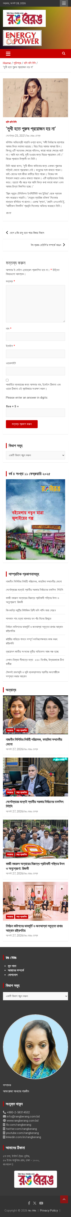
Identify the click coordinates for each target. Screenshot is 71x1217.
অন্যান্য (11, 690)
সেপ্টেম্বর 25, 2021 (16, 135)
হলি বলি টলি (11, 121)
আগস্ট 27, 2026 (14, 749)
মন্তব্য (10, 281)
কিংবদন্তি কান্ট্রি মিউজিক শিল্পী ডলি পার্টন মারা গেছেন (31, 610)
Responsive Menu (64, 3)
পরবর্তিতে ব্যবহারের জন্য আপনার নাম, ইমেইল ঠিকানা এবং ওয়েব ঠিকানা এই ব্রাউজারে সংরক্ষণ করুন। (33, 386)
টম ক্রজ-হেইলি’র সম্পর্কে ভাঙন (46, 245)
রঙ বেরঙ (32, 1210)
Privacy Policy (49, 1210)
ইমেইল (10, 346)
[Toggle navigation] (8, 53)
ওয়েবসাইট (11, 363)
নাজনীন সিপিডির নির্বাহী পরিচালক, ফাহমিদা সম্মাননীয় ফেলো (34, 581)
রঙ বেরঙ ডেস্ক (33, 135)
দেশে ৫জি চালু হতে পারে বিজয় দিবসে (27, 233)
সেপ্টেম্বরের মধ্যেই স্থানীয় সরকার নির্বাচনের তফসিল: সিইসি (34, 590)
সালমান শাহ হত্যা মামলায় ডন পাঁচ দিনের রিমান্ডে (28, 618)
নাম (8, 328)
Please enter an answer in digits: (27, 397)
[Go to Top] (64, 1199)
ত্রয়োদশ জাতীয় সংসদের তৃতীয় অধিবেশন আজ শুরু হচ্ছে (32, 651)
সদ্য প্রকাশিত (21, 730)
